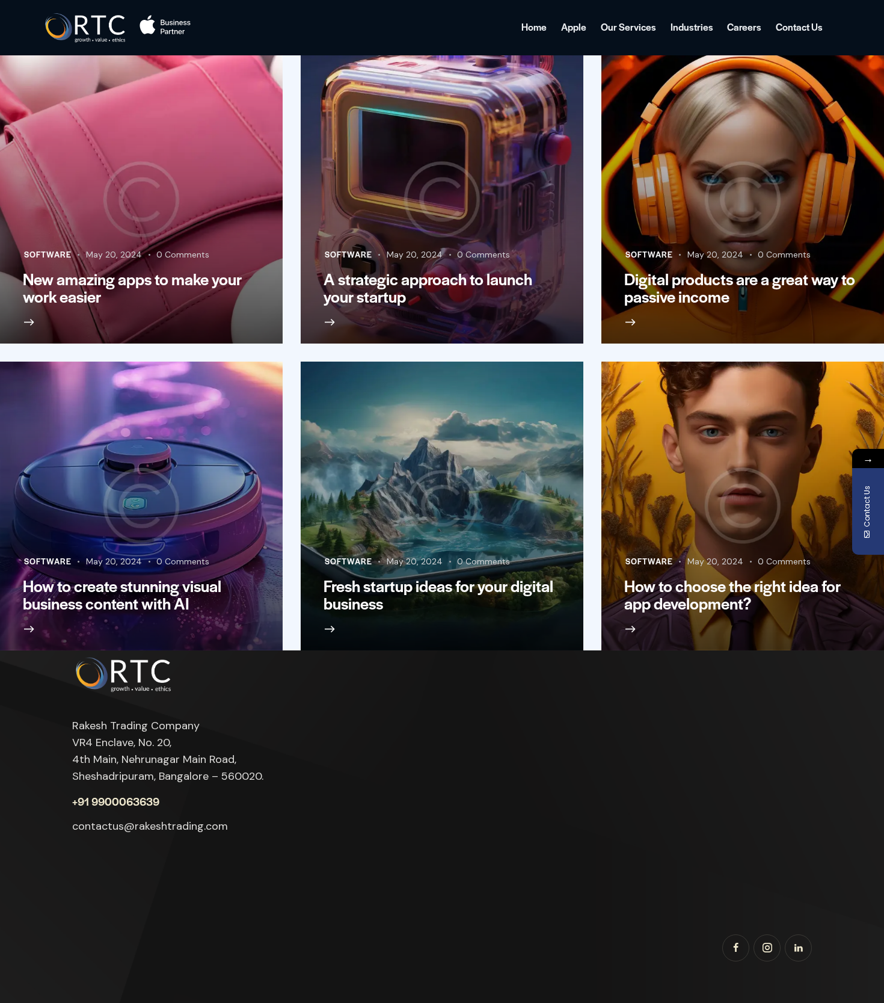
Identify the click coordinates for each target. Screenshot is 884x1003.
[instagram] (767, 947)
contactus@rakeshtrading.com (150, 826)
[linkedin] (798, 947)
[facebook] (735, 947)
